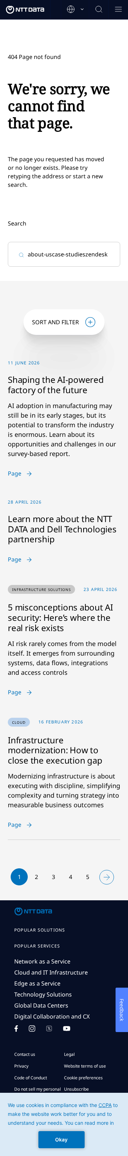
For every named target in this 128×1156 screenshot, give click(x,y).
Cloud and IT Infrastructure (51, 972)
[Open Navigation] (118, 10)
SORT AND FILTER (55, 322)
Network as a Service (42, 961)
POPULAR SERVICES (37, 946)
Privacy (21, 1066)
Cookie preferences (83, 1078)
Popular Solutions (39, 930)
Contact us (24, 1054)
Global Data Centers (41, 1005)
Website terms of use (85, 1066)
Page (14, 473)
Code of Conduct (30, 1078)
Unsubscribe (76, 1089)
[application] (64, 1124)
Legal (69, 1054)
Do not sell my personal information (37, 1092)
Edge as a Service (37, 983)
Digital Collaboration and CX (52, 1016)
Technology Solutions (43, 994)
